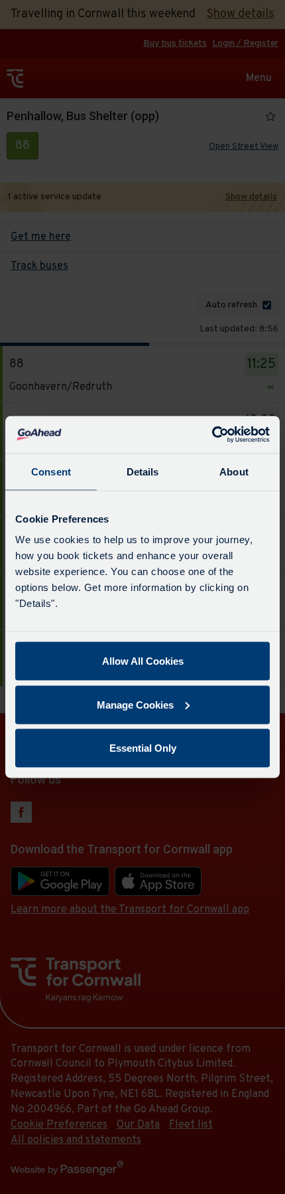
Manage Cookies (135, 704)
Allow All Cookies (143, 661)
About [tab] (234, 471)
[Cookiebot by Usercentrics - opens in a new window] (212, 435)
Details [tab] (143, 471)
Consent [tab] (51, 471)
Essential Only (142, 748)
